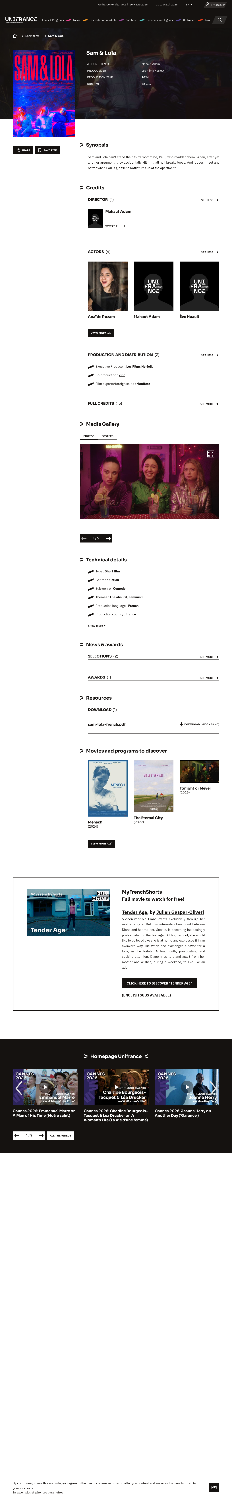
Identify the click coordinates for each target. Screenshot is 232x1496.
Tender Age (134, 912)
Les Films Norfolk (153, 70)
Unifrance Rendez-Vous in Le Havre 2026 (123, 4)
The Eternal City (148, 818)
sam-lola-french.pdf (107, 724)
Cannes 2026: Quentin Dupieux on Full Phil (186, 1113)
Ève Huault (189, 317)
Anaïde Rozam (101, 317)
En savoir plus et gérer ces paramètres (38, 1492)
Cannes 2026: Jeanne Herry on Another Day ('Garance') (112, 1113)
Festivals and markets (103, 20)
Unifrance (189, 20)
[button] (210, 454)
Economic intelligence (160, 20)
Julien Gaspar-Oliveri (180, 912)
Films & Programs (53, 20)
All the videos (60, 1135)
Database (131, 20)
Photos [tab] (88, 436)
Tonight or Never (195, 788)
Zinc (122, 375)
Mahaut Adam (151, 64)
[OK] (214, 1487)
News (76, 20)
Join (207, 20)
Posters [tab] (107, 436)
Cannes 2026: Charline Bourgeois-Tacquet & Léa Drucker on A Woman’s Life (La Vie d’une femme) (45, 1115)
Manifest (143, 384)
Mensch (95, 822)
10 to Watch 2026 (167, 4)
